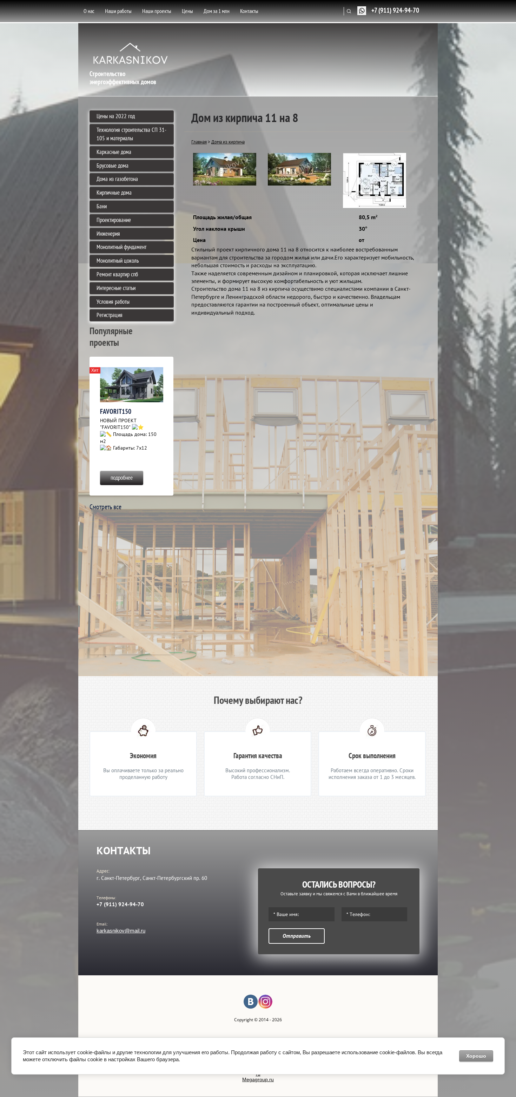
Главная (199, 142)
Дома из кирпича (228, 142)
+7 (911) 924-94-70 (395, 10)
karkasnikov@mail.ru (121, 931)
